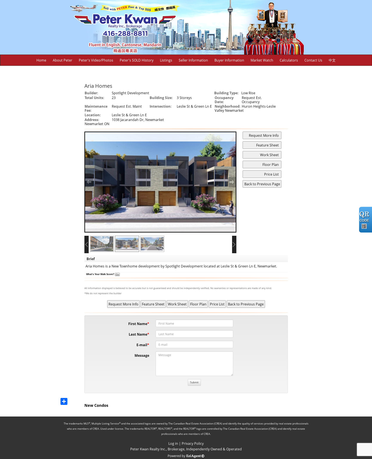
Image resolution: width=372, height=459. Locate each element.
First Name (137, 323)
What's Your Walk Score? (100, 274)
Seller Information (193, 60)
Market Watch (262, 60)
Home (41, 60)
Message (142, 355)
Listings (166, 60)
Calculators (289, 60)
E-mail (141, 345)
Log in (173, 443)
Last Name (138, 334)
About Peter (62, 60)
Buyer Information (229, 60)
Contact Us (313, 60)
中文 (332, 60)
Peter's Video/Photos (96, 60)
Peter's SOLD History (136, 60)
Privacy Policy (193, 443)
